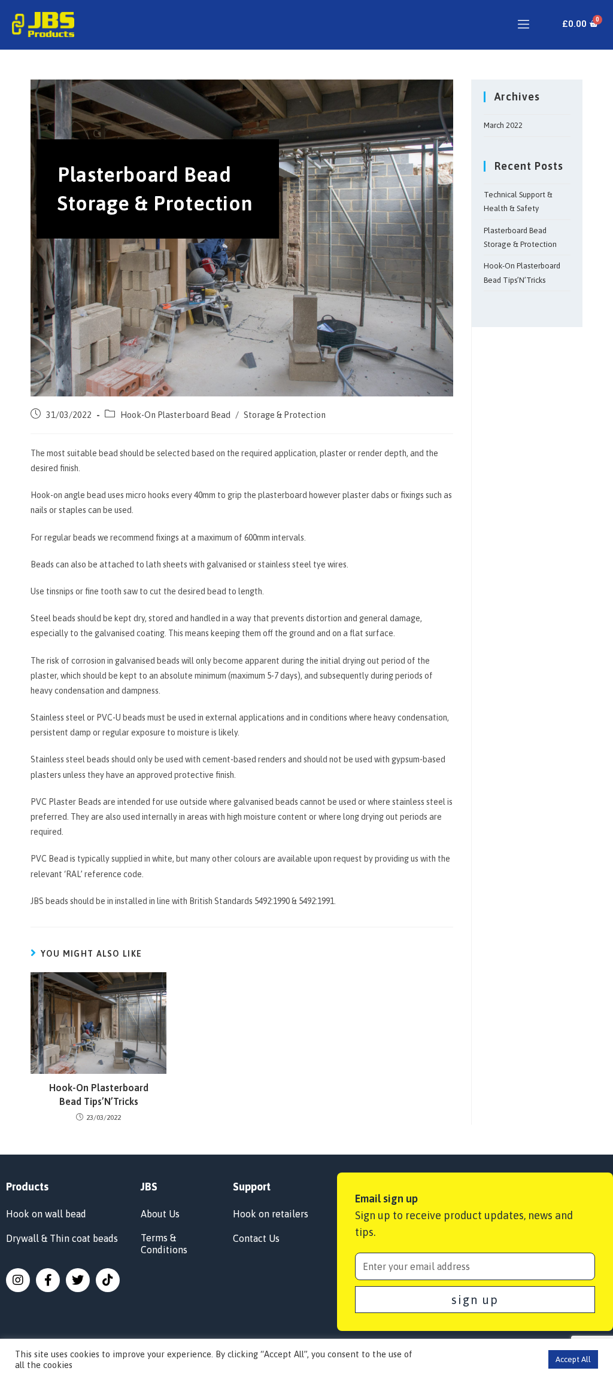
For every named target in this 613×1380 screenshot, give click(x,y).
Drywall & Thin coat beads (62, 1238)
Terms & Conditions (164, 1243)
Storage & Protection (285, 415)
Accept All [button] (573, 1359)
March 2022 (503, 125)
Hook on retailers (270, 1213)
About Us (160, 1213)
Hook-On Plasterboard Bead (175, 415)
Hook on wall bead (46, 1213)
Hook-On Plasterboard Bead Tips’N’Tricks (98, 1094)
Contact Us (256, 1238)
